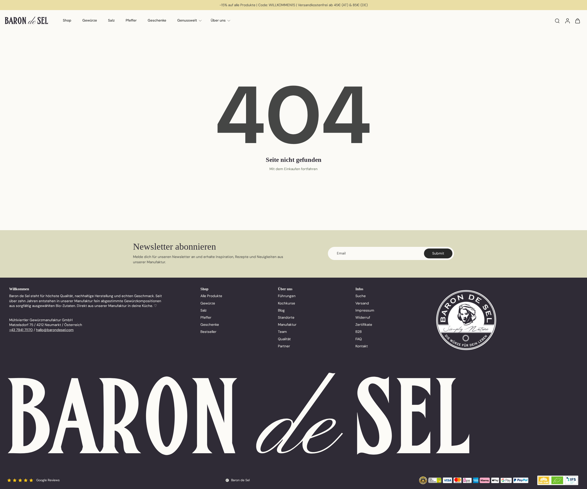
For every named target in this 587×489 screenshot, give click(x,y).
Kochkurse (286, 303)
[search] (557, 20)
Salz (111, 20)
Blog (281, 310)
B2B (358, 331)
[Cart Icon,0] (577, 21)
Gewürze (89, 20)
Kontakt (361, 346)
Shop (67, 20)
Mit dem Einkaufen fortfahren (293, 169)
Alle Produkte (211, 296)
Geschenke (157, 20)
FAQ (358, 339)
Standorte (286, 317)
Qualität (284, 339)
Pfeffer (131, 20)
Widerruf (362, 317)
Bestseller (208, 331)
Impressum (364, 310)
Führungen (287, 296)
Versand (362, 303)
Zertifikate (363, 324)
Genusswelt (187, 20)
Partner (284, 346)
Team (282, 331)
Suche (360, 296)
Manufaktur (287, 324)
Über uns (218, 20)
